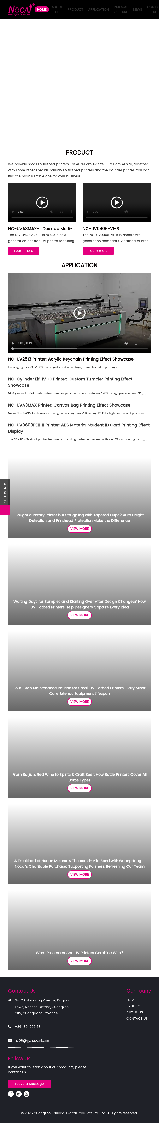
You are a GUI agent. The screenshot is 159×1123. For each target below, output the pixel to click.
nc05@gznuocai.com (32, 1040)
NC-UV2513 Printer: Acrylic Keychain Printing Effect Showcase (71, 359)
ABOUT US (57, 9)
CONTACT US (137, 1018)
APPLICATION (98, 9)
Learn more (23, 250)
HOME (42, 9)
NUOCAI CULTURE (121, 9)
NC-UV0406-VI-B (101, 228)
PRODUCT (75, 9)
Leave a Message (29, 1083)
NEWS (137, 9)
